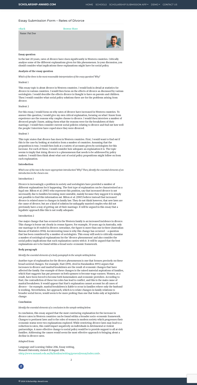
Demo (154, 4)
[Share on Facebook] (21, 366)
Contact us (170, 4)
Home (89, 4)
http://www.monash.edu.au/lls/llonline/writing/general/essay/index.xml (59, 353)
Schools (101, 4)
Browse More (70, 28)
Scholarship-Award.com (37, 4)
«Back (21, 28)
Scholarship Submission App (128, 4)
